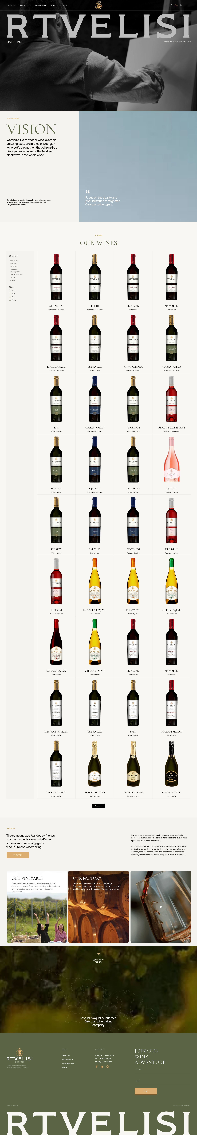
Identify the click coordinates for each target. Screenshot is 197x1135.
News (53, 5)
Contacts (63, 5)
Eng (176, 5)
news (64, 1067)
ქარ (170, 5)
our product (67, 1059)
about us (66, 1055)
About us (11, 5)
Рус (181, 5)
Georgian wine (40, 5)
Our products (25, 5)
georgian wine (68, 1063)
